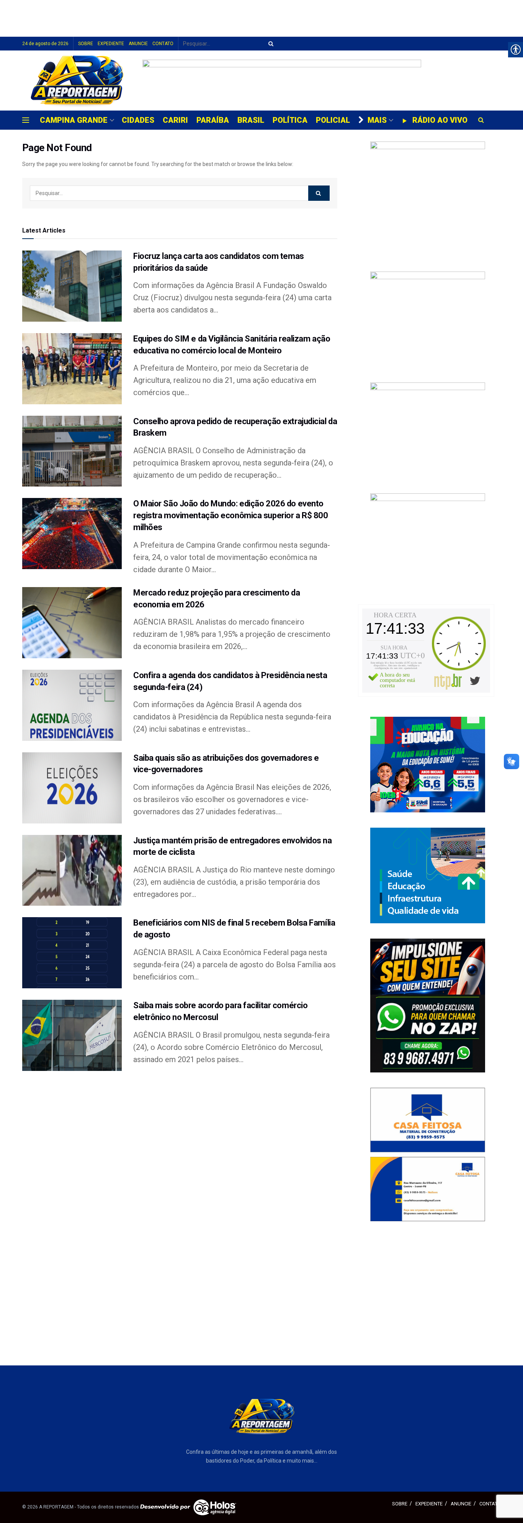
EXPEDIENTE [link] (111, 43)
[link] (77, 80)
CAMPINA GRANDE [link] (74, 120)
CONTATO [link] (162, 43)
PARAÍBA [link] (212, 120)
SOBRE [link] (85, 43)
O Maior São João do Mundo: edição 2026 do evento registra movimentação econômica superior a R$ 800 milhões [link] (230, 515)
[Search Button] (270, 43)
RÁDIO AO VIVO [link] (439, 120)
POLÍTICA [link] (290, 120)
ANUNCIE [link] (138, 43)
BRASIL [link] (250, 120)
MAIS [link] (377, 120)
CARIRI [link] (175, 120)
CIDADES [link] (138, 120)
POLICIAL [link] (333, 120)
